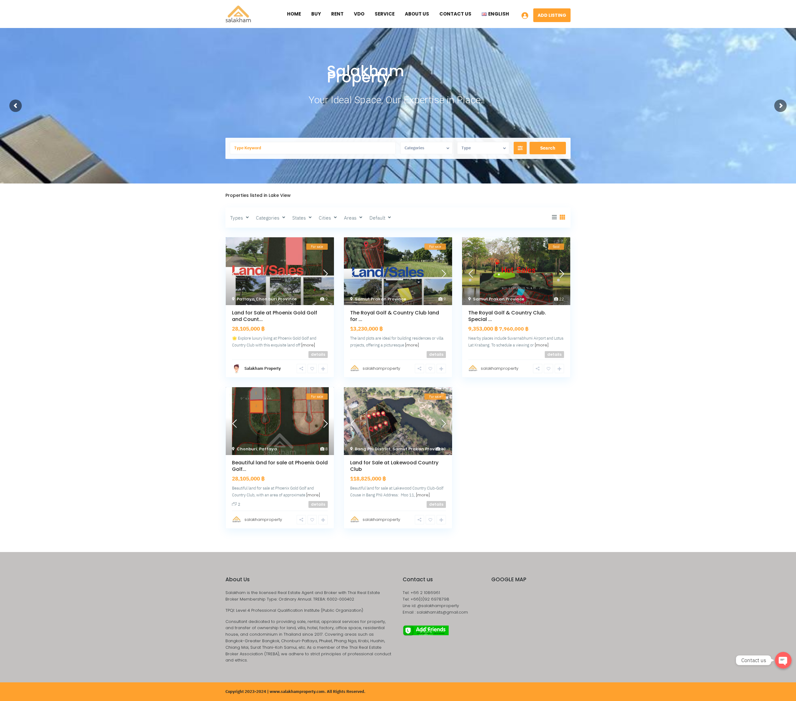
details (318, 354)
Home (294, 14)
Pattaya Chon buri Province (267, 299)
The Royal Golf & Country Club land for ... (394, 316)
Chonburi (247, 449)
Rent (337, 14)
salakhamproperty (381, 368)
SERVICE (385, 14)
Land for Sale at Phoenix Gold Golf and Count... (274, 316)
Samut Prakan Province (380, 299)
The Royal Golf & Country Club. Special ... (507, 316)
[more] (308, 345)
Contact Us (455, 14)
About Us (417, 14)
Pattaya (268, 449)
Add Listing (552, 15)
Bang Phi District (373, 449)
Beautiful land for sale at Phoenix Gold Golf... (280, 466)
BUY (316, 14)
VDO (359, 14)
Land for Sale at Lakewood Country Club (394, 466)
